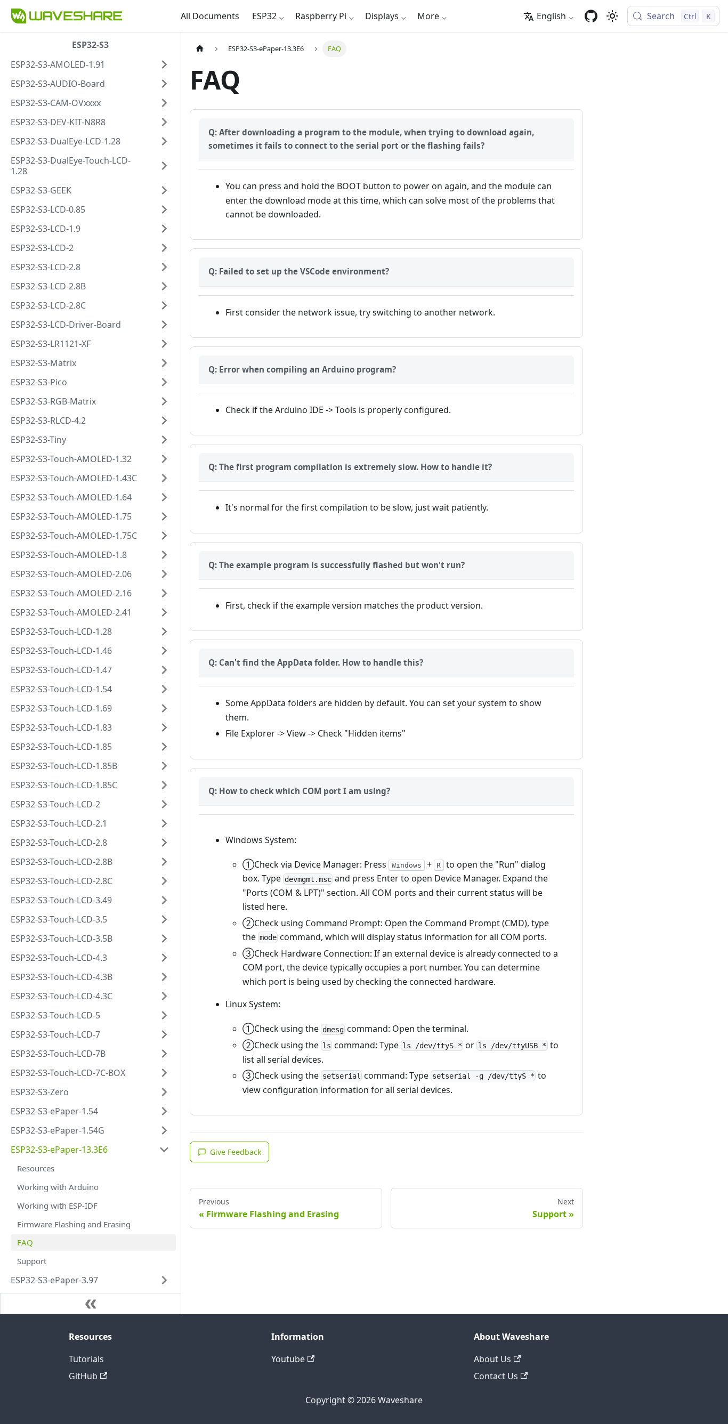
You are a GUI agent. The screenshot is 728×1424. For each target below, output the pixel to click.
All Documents (210, 16)
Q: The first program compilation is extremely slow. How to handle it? (350, 467)
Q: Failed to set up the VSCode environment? (298, 271)
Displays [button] (382, 16)
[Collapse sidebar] (90, 1303)
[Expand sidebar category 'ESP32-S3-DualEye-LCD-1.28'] (164, 141)
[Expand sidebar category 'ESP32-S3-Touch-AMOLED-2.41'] (164, 612)
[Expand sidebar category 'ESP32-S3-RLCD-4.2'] (164, 420)
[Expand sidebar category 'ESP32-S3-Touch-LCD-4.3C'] (164, 996)
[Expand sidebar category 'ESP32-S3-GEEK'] (164, 190)
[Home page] (200, 49)
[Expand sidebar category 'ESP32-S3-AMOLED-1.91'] (164, 64)
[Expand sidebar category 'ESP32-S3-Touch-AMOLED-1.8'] (164, 554)
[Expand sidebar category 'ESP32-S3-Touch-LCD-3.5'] (164, 919)
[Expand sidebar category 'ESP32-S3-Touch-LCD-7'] (164, 1034)
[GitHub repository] (591, 16)
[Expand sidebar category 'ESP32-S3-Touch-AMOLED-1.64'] (164, 497)
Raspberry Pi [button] (320, 16)
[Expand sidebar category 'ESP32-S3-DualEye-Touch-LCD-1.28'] (164, 166)
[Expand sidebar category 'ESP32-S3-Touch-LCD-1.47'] (164, 669)
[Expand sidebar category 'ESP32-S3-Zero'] (164, 1092)
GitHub (83, 1376)
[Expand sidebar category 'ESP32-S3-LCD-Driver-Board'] (164, 324)
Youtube (288, 1359)
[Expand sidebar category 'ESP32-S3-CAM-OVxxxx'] (164, 102)
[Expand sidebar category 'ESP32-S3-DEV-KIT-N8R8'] (164, 122)
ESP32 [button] (264, 16)
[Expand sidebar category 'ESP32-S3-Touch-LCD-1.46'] (164, 650)
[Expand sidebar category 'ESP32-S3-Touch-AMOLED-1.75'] (164, 516)
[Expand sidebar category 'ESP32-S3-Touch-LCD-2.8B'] (164, 861)
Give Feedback (235, 1152)
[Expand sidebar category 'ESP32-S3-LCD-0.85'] (164, 209)
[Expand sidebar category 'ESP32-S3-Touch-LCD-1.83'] (164, 727)
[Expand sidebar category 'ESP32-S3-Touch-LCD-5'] (164, 1015)
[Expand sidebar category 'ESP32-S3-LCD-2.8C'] (164, 305)
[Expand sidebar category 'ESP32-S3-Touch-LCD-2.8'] (164, 842)
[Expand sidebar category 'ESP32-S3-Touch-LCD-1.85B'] (164, 765)
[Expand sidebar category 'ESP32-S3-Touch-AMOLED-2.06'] (164, 573)
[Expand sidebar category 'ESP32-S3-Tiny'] (164, 439)
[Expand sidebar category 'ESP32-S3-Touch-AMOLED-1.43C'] (164, 478)
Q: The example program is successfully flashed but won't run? (336, 565)
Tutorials (86, 1359)
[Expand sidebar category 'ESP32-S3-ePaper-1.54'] (164, 1111)
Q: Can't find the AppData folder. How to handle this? (315, 662)
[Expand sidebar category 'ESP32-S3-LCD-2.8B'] (164, 286)
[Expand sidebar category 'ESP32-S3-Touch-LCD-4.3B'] (164, 976)
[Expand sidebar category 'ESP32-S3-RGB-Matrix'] (164, 401)
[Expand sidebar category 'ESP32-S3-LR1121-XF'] (164, 343)
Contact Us (496, 1376)
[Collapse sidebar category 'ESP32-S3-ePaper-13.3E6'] (164, 1149)
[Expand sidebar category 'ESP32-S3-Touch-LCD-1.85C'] (164, 785)
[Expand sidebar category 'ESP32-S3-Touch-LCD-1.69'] (164, 708)
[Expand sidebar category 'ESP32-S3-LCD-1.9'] (164, 228)
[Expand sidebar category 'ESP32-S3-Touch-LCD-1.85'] (164, 746)
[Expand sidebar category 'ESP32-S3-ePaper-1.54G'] (164, 1130)
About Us (492, 1359)
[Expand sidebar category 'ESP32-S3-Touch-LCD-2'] (164, 804)
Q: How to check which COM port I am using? (299, 791)
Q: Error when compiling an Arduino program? (302, 369)
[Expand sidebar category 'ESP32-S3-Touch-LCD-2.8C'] (164, 880)
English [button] (551, 16)
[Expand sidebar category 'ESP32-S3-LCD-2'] (164, 247)
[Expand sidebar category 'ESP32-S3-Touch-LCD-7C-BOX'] (164, 1072)
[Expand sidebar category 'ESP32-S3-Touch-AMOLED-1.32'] (164, 458)
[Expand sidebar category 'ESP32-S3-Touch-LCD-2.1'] (164, 823)
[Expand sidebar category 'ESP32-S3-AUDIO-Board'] (164, 83)
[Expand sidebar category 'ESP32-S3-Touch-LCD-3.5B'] (164, 938)
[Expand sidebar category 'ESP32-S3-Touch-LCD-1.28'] (164, 631)
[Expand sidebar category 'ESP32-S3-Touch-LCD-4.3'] (164, 957)
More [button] (428, 16)
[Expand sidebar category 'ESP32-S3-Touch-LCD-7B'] (164, 1053)
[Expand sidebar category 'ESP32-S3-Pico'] (164, 382)
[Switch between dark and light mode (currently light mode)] (612, 16)
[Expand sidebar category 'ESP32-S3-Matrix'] (164, 362)
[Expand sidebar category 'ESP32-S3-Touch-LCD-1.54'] (164, 689)
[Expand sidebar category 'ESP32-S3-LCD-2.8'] (164, 267)
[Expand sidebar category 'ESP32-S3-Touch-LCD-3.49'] (164, 900)
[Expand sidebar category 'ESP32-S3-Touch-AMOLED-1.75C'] (164, 535)
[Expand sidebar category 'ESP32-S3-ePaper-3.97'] (164, 1280)
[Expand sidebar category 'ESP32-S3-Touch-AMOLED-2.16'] (164, 593)
